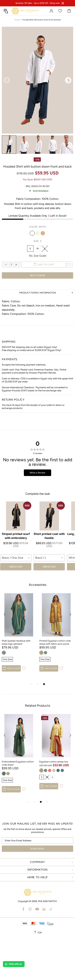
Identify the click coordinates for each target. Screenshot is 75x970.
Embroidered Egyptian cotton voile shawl (18, 763)
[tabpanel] (19, 636)
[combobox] (15, 557)
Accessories (37, 585)
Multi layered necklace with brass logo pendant (16, 642)
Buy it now (37, 275)
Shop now (55, 3)
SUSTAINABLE (41, 191)
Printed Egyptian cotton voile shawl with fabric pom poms (55, 642)
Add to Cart (15, 566)
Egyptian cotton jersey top (53, 761)
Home (16, 20)
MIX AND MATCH (25, 11)
